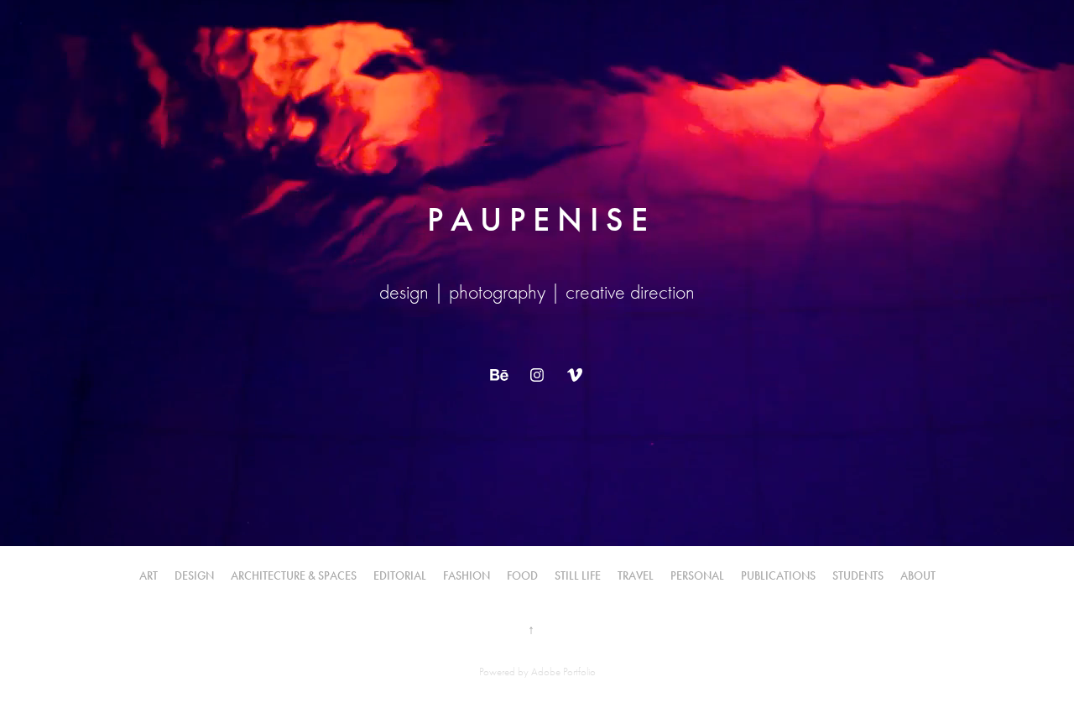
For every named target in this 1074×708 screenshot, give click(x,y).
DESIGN (194, 576)
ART (148, 576)
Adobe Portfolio (563, 671)
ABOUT (918, 576)
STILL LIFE (578, 576)
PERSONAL (697, 576)
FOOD (522, 576)
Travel (636, 576)
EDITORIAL (399, 576)
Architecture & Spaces (294, 576)
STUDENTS (858, 576)
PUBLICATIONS (778, 576)
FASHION (466, 576)
